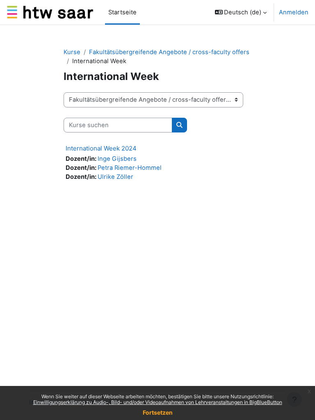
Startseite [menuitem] (122, 12)
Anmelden (293, 12)
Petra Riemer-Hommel (130, 167)
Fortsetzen (158, 412)
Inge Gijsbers (117, 158)
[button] (241, 12)
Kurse (72, 52)
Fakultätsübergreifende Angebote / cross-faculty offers (169, 52)
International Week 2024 (101, 148)
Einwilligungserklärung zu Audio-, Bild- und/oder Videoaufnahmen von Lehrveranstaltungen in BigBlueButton (157, 402)
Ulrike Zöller (115, 176)
